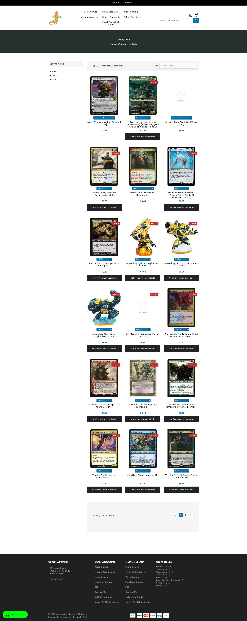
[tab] (65, 71)
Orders (53, 75)
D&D (97, 587)
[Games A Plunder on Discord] (51, 584)
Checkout (116, 2)
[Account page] (190, 15)
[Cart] (196, 15)
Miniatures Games (103, 582)
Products (133, 44)
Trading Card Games (105, 572)
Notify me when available (143, 136)
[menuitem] (91, 11)
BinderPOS (82, 617)
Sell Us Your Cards (103, 597)
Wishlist (128, 2)
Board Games (101, 566)
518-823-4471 (56, 579)
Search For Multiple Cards (107, 602)
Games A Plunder (118, 44)
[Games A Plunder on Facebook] (49, 584)
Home (53, 71)
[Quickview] (89, 131)
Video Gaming (101, 577)
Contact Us (100, 592)
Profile (53, 79)
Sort (156, 66)
